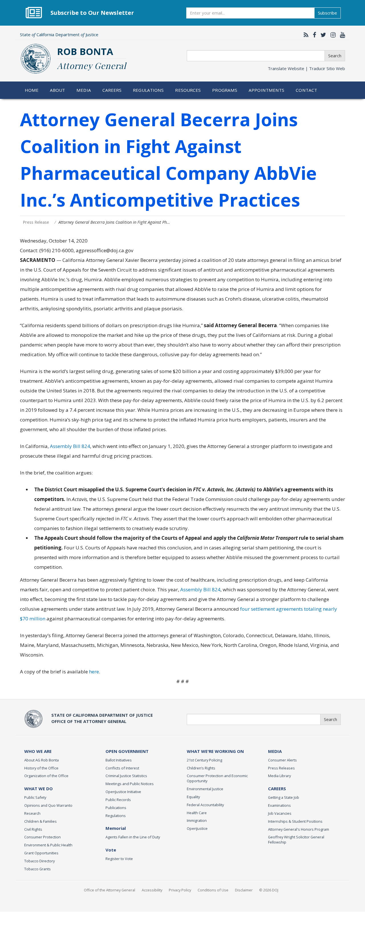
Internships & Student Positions (295, 821)
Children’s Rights (201, 768)
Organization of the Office (46, 775)
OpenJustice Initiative (123, 791)
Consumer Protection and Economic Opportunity (217, 778)
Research (32, 813)
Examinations (279, 805)
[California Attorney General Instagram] (332, 35)
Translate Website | (306, 68)
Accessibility (152, 890)
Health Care (197, 812)
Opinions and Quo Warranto (48, 805)
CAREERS (277, 788)
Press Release (36, 222)
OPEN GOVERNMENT (127, 751)
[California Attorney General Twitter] (322, 35)
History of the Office (41, 768)
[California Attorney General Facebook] (313, 35)
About (57, 90)
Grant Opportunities (41, 852)
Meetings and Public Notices (130, 783)
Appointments (267, 90)
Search (334, 55)
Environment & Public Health (48, 845)
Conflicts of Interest (122, 768)
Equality (193, 796)
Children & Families (40, 821)
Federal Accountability (205, 804)
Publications (116, 807)
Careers (112, 90)
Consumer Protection (42, 837)
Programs (224, 90)
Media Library (279, 775)
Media (83, 90)
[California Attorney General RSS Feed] (305, 35)
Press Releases (281, 768)
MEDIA (275, 751)
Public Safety (35, 797)
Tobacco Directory (39, 860)
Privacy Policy (180, 890)
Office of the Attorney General (109, 890)
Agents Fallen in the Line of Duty (133, 837)
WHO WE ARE (38, 751)
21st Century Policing (204, 760)
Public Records (118, 799)
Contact (306, 90)
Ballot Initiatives (119, 760)
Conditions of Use (213, 890)
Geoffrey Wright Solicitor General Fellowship (296, 839)
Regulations (148, 90)
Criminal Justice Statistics (126, 775)
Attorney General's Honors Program (298, 829)
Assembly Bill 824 (70, 446)
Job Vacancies (279, 813)
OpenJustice (197, 828)
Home (32, 90)
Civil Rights (33, 829)
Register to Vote (119, 858)
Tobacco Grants (37, 868)
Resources (188, 90)
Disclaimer (244, 890)
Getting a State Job (283, 797)
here (94, 671)
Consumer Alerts (282, 760)
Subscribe (327, 13)
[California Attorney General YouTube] (341, 35)
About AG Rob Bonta (41, 760)
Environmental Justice (205, 788)
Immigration (197, 820)
